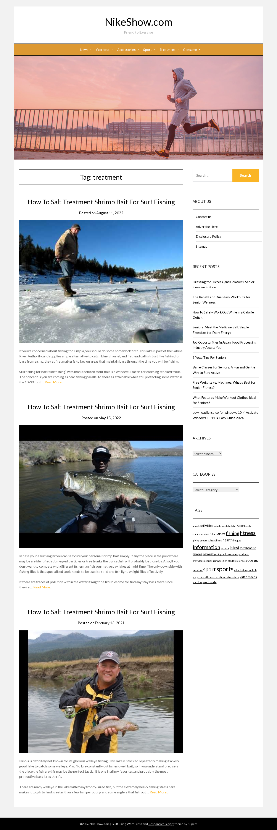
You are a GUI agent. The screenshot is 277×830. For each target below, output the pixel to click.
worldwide (209, 582)
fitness (248, 533)
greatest (205, 540)
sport (209, 569)
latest (234, 548)
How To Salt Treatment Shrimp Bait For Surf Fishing (101, 202)
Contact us (203, 217)
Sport (147, 50)
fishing (232, 533)
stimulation (240, 570)
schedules (229, 560)
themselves (213, 577)
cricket (205, 534)
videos (252, 577)
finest (221, 534)
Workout (103, 50)
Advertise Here (207, 227)
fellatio (214, 534)
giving (196, 540)
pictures (233, 554)
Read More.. (54, 382)
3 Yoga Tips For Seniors (210, 357)
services (198, 570)
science (240, 560)
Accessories (126, 50)
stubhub (251, 570)
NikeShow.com (138, 22)
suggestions (199, 577)
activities (206, 525)
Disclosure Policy (208, 236)
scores (251, 560)
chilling (197, 534)
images (237, 540)
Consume (190, 50)
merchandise (248, 548)
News (84, 50)
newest (208, 554)
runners (217, 560)
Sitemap (201, 246)
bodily (247, 526)
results (208, 560)
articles (218, 526)
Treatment (167, 50)
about (196, 526)
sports (225, 569)
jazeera (225, 548)
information (206, 547)
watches (197, 582)
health (227, 540)
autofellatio (229, 526)
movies (197, 554)
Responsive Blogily (161, 824)
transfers (233, 577)
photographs (221, 554)
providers (198, 560)
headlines (216, 540)
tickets (224, 577)
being (240, 526)
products (243, 554)
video (244, 577)
